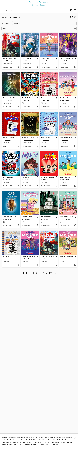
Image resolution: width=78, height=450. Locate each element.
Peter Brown (46, 219)
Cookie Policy (53, 444)
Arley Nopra (46, 61)
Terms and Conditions (36, 437)
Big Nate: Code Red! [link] (47, 177)
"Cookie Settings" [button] (45, 442)
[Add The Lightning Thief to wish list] (18, 107)
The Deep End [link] (45, 137)
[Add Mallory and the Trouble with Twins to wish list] (75, 146)
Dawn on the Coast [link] (47, 58)
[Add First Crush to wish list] (37, 186)
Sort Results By (6, 23)
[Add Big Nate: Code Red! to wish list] (56, 186)
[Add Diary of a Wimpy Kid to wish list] (18, 146)
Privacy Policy (50, 437)
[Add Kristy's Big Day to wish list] (75, 186)
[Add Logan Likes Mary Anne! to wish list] (37, 265)
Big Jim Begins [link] (8, 177)
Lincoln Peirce (46, 179)
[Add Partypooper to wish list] (56, 107)
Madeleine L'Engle (28, 140)
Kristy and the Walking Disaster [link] (67, 256)
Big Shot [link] (6, 256)
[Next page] (55, 273)
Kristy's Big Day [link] (65, 177)
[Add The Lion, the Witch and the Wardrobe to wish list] (18, 225)
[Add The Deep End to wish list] (56, 146)
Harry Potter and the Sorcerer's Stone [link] (10, 58)
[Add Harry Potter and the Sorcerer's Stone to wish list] (18, 67)
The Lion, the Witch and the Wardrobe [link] (10, 217)
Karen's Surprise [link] (27, 217)
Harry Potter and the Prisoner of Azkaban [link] (67, 58)
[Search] (2, 10)
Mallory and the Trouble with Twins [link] (67, 137)
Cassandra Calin (28, 179)
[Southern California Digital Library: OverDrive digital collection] (39, 4)
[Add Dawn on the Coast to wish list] (56, 67)
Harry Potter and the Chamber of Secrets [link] (29, 58)
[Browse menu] (75, 10)
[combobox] (35, 10)
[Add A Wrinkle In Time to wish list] (37, 146)
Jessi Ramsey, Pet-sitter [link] (67, 217)
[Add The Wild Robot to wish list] (56, 225)
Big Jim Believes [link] (27, 98)
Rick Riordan (8, 100)
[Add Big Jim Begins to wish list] (18, 186)
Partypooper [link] (45, 98)
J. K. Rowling (8, 61)
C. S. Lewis (8, 219)
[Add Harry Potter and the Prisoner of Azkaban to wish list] (75, 67)
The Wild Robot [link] (46, 217)
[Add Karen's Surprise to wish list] (37, 225)
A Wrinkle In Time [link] (28, 137)
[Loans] (71, 10)
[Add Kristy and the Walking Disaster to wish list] (75, 265)
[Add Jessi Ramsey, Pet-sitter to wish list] (75, 225)
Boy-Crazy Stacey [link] (65, 98)
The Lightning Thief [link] (9, 98)
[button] (71, 18)
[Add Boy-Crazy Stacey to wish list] (75, 107)
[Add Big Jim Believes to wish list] (37, 107)
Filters (5, 28)
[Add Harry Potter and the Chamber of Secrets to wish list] (37, 67)
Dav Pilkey (26, 100)
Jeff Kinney (46, 100)
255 (50, 273)
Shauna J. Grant (28, 219)
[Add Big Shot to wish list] (18, 265)
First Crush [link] (25, 177)
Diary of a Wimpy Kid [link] (10, 137)
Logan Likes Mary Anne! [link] (29, 256)
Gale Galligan (65, 100)
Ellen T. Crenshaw (66, 219)
